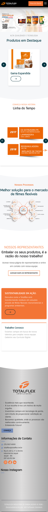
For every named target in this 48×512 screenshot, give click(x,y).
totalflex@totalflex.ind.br (13, 448)
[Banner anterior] (3, 20)
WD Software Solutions (33, 507)
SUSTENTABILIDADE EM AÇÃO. (20, 293)
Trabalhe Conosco (14, 328)
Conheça (7, 430)
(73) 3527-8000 (9, 444)
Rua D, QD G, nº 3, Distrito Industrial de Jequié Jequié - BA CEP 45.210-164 (13, 454)
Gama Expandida (20, 73)
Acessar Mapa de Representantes (24, 273)
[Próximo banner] (45, 20)
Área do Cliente (35, 3)
